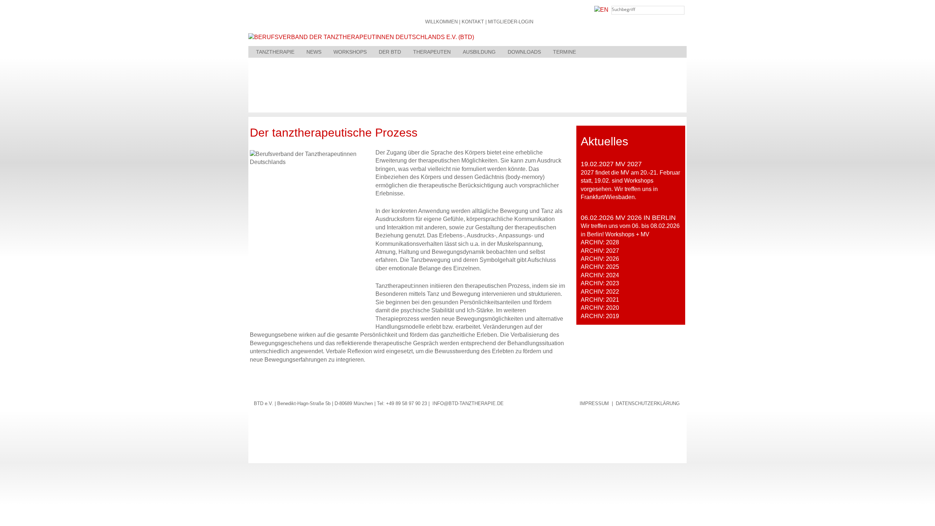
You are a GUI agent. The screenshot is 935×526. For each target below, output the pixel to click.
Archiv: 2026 (600, 259)
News (313, 52)
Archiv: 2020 (600, 308)
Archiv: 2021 (600, 300)
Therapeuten (432, 52)
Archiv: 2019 (600, 316)
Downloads (524, 52)
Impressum (594, 403)
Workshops (350, 52)
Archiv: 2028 (600, 242)
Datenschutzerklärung (648, 403)
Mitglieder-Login (510, 22)
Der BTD (390, 52)
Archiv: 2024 (600, 275)
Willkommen (441, 22)
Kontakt (473, 22)
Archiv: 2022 (600, 292)
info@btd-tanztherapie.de (468, 403)
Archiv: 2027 (600, 251)
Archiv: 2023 (600, 283)
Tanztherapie (275, 52)
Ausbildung (479, 52)
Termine (564, 52)
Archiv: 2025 (600, 267)
